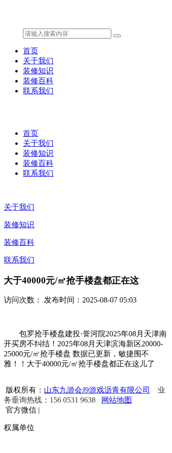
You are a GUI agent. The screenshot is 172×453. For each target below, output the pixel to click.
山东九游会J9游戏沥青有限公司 (97, 390)
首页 (30, 51)
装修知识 (38, 71)
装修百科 (38, 81)
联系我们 (38, 91)
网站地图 (116, 400)
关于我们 (38, 61)
